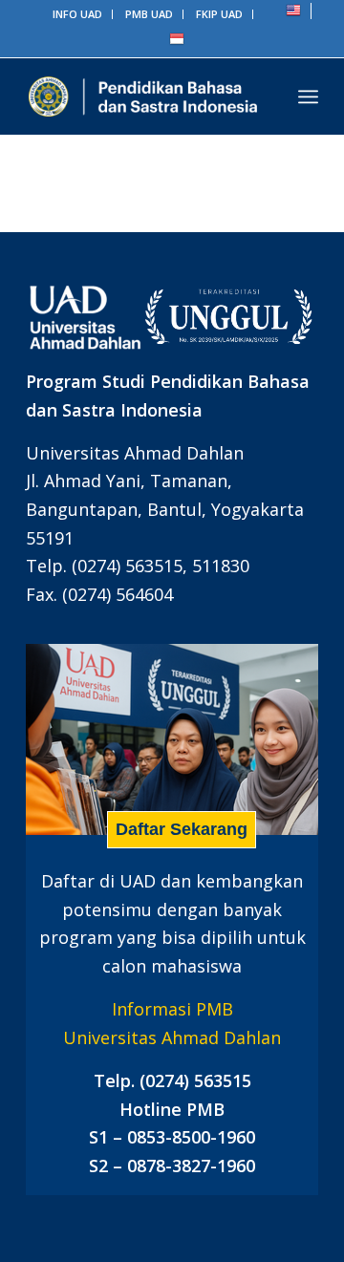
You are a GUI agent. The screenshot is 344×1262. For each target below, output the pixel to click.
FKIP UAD (219, 14)
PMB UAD (149, 14)
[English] (293, 14)
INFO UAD (77, 14)
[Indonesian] (176, 42)
